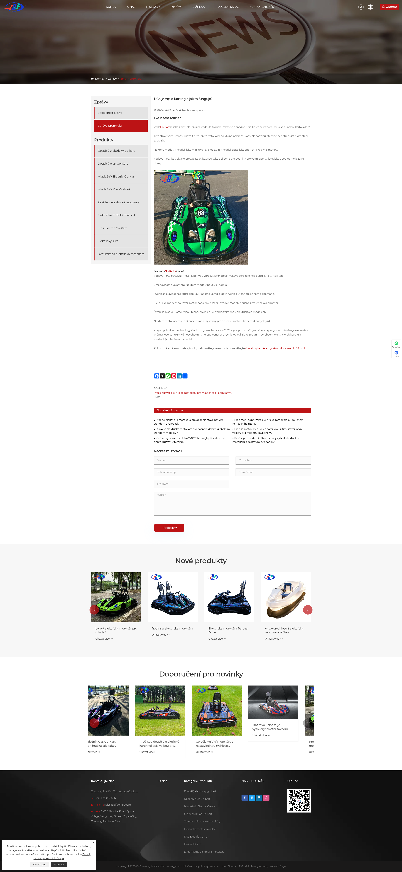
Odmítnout (39, 864)
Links (223, 866)
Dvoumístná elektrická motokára (121, 254)
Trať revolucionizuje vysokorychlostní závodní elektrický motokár (226, 727)
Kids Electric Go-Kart (112, 228)
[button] (94, 610)
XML (247, 866)
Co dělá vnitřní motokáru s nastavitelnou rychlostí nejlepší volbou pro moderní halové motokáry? (172, 744)
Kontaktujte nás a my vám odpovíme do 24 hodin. (276, 348)
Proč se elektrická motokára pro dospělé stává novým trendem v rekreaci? (188, 421)
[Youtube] (252, 798)
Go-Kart (165, 127)
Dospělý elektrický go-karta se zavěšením (284, 630)
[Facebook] (245, 798)
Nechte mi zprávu (193, 110)
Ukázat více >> (104, 634)
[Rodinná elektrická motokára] (116, 597)
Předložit (169, 528)
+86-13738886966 (106, 798)
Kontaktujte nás (262, 6)
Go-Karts (170, 271)
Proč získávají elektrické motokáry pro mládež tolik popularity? (193, 392)
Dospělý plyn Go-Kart (113, 164)
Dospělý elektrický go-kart (116, 151)
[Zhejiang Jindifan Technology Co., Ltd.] (14, 6)
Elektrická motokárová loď (116, 215)
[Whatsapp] (266, 798)
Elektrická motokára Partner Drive (172, 630)
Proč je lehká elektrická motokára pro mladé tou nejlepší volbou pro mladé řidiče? (283, 744)
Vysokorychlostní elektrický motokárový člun (227, 630)
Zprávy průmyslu (131, 78)
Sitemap (232, 866)
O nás (131, 6)
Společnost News (110, 113)
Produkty (153, 6)
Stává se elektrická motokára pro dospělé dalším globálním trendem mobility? (192, 431)
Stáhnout (200, 6)
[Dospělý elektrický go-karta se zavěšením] (286, 597)
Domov (111, 6)
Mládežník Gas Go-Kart (114, 189)
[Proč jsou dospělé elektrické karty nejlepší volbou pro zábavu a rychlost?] (116, 711)
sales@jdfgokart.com (117, 804)
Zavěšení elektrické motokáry (119, 202)
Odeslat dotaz (228, 6)
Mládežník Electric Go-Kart (116, 176)
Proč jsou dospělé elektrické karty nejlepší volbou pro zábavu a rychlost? (115, 744)
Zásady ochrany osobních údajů (268, 866)
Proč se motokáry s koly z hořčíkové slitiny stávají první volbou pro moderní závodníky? (267, 431)
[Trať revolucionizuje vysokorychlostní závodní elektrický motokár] (229, 702)
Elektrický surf (108, 241)
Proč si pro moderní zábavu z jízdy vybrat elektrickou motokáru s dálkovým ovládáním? (266, 440)
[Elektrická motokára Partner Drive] (173, 597)
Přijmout (59, 864)
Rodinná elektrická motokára (116, 628)
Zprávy (176, 6)
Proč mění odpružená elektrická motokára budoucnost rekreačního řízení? (268, 421)
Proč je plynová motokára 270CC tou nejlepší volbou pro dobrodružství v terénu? (190, 440)
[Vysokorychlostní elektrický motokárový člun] (229, 597)
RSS (241, 866)
